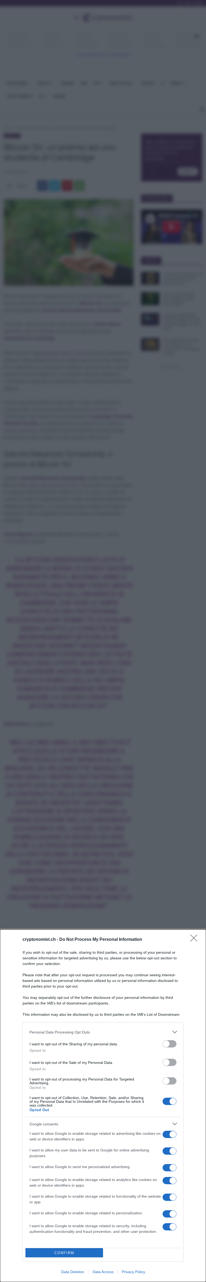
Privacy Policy (133, 1272)
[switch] (169, 1043)
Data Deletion (72, 1272)
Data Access (103, 1272)
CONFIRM (64, 1253)
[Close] (195, 940)
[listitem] (103, 1032)
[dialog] (103, 1105)
